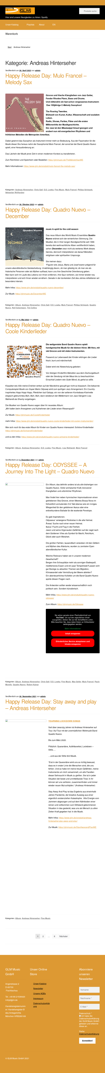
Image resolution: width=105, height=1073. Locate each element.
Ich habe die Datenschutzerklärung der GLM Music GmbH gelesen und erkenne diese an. (89, 1021)
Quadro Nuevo (19, 684)
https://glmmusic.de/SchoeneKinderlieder (24, 430)
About (41, 24)
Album (18, 305)
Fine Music (59, 189)
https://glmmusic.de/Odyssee (70, 604)
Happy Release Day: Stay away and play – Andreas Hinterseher (50, 704)
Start (10, 47)
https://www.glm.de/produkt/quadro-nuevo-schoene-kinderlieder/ (50, 436)
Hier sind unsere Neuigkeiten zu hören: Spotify (26, 17)
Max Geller (76, 681)
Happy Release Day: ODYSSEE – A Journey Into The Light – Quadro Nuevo (49, 468)
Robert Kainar (33, 684)
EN (53, 24)
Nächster (63, 936)
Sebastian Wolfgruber (14, 192)
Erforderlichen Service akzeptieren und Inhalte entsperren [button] (73, 642)
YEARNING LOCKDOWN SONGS (64, 721)
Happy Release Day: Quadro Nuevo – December (47, 212)
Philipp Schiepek (85, 189)
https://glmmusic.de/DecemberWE (30, 293)
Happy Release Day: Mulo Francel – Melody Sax (45, 78)
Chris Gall (38, 189)
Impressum (38, 998)
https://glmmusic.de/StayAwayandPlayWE (77, 827)
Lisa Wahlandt (68, 448)
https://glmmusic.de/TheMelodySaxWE (65, 159)
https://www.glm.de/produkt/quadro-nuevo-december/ (40, 287)
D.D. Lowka (49, 189)
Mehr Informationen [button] (73, 628)
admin (37, 70)
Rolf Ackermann (19, 307)
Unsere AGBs (39, 993)
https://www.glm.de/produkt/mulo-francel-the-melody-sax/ (49, 166)
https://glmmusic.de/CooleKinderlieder (32, 414)
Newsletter (38, 988)
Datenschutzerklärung (41, 1005)
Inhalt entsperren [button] (72, 633)
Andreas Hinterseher (24, 189)
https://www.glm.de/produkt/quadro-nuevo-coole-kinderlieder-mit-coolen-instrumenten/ (54, 421)
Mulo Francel (71, 189)
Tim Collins (32, 307)
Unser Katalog (39, 983)
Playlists (30, 24)
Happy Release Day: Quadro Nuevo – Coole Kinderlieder (47, 328)
